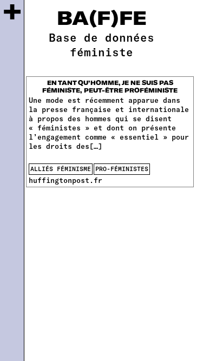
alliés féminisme (60, 168)
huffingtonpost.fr (65, 180)
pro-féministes (121, 168)
